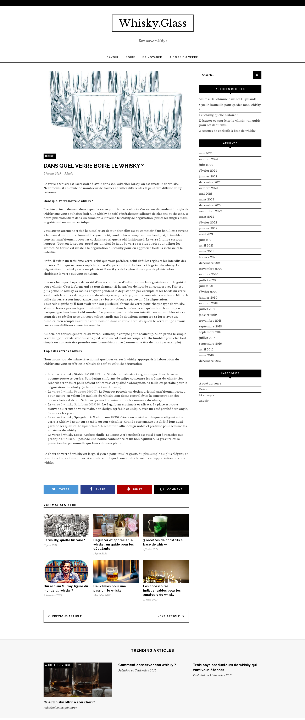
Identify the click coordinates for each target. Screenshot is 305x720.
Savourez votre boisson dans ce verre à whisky (109, 321)
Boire (130, 57)
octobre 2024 (208, 159)
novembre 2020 (210, 269)
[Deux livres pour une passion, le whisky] (116, 581)
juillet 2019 (207, 309)
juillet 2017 (207, 338)
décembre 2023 (210, 182)
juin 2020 (206, 286)
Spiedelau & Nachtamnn (100, 426)
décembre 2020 (210, 263)
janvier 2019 (208, 315)
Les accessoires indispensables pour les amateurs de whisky (162, 590)
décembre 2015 (210, 361)
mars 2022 (206, 216)
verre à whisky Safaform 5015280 (76, 404)
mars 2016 (206, 355)
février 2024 (208, 170)
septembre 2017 (210, 332)
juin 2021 (205, 240)
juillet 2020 (207, 280)
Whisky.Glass (153, 23)
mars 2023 (206, 199)
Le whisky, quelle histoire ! (64, 540)
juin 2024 (206, 165)
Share (100, 489)
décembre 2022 (210, 205)
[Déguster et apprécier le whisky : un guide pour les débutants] (116, 535)
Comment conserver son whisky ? (147, 665)
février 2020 (208, 292)
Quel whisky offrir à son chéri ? (69, 702)
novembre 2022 (210, 211)
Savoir (112, 57)
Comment (175, 489)
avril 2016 (206, 349)
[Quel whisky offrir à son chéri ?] (78, 680)
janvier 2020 (208, 297)
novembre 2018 (210, 320)
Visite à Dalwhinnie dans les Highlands (227, 99)
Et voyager (152, 57)
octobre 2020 (208, 274)
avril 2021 (206, 245)
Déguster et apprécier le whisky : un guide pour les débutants (113, 544)
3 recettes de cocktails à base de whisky (227, 131)
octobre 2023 (208, 188)
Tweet (64, 489)
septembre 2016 (210, 343)
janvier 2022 (208, 228)
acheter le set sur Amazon (101, 387)
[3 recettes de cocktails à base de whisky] (166, 535)
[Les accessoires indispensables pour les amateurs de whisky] (166, 581)
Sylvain (68, 173)
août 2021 (206, 234)
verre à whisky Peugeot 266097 (74, 391)
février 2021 (208, 257)
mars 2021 (206, 251)
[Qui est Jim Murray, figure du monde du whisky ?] (66, 581)
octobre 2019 (208, 303)
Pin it (137, 489)
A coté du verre (184, 57)
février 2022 (208, 222)
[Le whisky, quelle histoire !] (66, 535)
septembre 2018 (210, 326)
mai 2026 (205, 153)
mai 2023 (205, 193)
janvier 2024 (208, 176)
